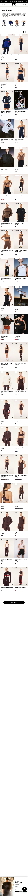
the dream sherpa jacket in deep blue (6, 55)
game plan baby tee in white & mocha (21, 279)
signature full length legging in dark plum (7, 476)
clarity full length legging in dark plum (20, 364)
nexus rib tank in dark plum (20, 391)
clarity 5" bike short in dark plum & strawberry (6, 364)
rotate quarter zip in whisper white (7, 392)
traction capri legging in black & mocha (20, 308)
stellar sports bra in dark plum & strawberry (21, 336)
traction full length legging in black (21, 196)
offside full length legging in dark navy (21, 55)
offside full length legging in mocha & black (21, 251)
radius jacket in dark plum (6, 447)
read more (6, 16)
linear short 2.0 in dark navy (20, 111)
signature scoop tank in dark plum (21, 476)
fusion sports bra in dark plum (6, 504)
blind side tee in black (19, 223)
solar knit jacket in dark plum (7, 587)
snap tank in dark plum (19, 532)
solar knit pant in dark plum (20, 587)
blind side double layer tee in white (7, 140)
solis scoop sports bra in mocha (6, 196)
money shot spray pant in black (6, 279)
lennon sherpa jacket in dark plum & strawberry (7, 336)
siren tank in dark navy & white (20, 140)
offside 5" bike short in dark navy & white (6, 84)
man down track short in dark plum (21, 560)
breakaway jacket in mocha (6, 223)
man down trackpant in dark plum (6, 560)
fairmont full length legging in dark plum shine (21, 504)
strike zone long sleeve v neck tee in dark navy (6, 112)
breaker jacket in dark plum (6, 532)
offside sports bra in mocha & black (7, 251)
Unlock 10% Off (21, 891)
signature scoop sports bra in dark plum (21, 448)
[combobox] (20, 889)
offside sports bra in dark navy (20, 84)
